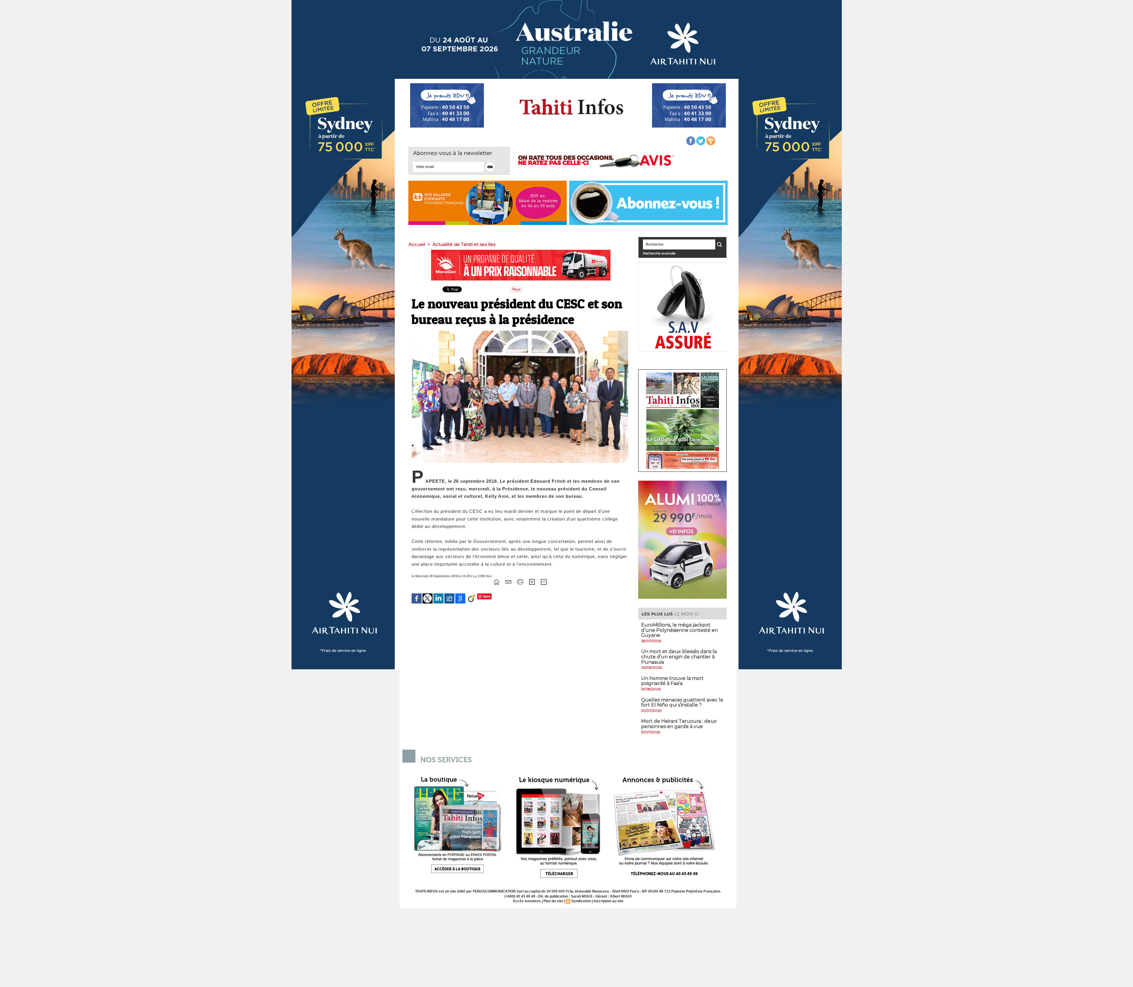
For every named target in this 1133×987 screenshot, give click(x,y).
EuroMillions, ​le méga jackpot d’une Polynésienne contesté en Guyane (679, 630)
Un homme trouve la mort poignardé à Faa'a (672, 681)
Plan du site (553, 901)
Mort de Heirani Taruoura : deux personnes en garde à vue (679, 723)
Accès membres (527, 901)
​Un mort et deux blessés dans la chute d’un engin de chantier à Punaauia (679, 657)
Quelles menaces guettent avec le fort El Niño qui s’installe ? (682, 702)
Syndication (581, 901)
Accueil (417, 244)
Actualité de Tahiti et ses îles (464, 244)
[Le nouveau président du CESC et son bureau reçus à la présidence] (520, 332)
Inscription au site (608, 901)
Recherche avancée (659, 253)
